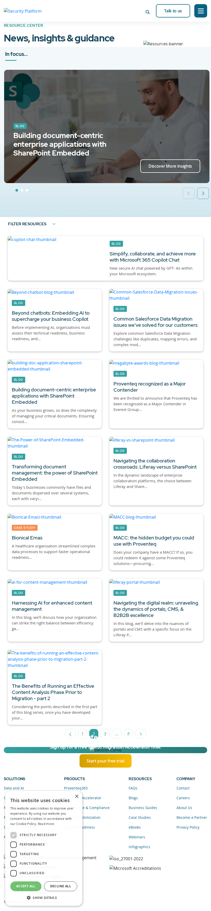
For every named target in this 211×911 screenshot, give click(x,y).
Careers (183, 797)
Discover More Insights (170, 166)
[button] (43, 898)
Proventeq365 (76, 788)
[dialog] (43, 848)
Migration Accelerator (82, 797)
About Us (184, 807)
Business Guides (143, 807)
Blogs (133, 797)
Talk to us (173, 11)
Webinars (137, 837)
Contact (183, 788)
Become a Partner (192, 817)
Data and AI (14, 788)
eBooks (135, 827)
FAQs (133, 788)
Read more (46, 824)
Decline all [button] (60, 886)
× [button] (76, 796)
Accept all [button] (26, 886)
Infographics (139, 846)
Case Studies (140, 817)
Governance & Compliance (87, 807)
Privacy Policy (188, 827)
